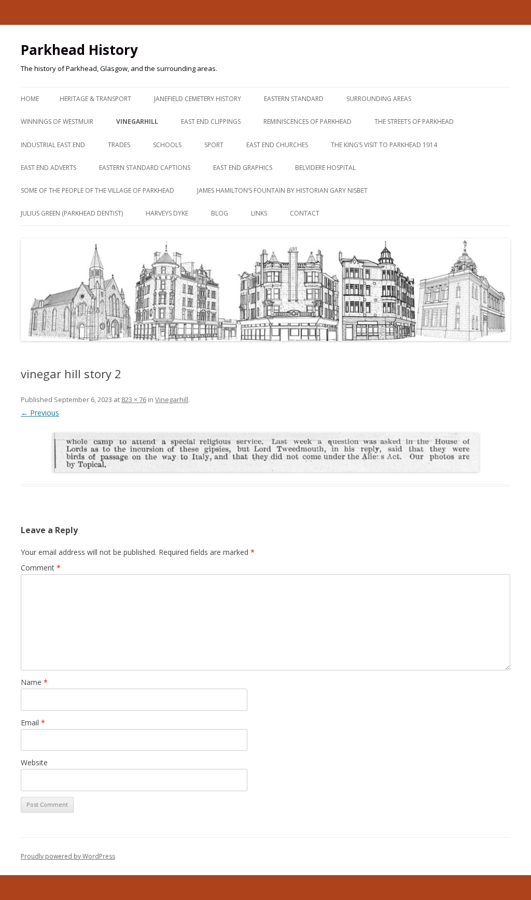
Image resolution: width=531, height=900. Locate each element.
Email (33, 722)
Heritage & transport (95, 98)
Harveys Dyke (167, 213)
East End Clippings (211, 121)
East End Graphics (242, 167)
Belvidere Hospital (325, 167)
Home (30, 98)
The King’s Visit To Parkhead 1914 (384, 144)
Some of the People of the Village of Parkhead (97, 190)
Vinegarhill (137, 121)
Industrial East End (53, 144)
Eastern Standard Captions (144, 167)
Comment (41, 568)
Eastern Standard (294, 98)
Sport (213, 144)
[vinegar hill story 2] (265, 452)
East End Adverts (48, 167)
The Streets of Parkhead (414, 121)
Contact (304, 213)
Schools (167, 144)
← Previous (40, 413)
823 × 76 (133, 399)
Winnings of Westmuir (57, 121)
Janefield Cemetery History (197, 98)
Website (34, 762)
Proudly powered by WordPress (68, 856)
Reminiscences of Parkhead (307, 121)
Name (34, 682)
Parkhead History (79, 49)
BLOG (219, 213)
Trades (119, 144)
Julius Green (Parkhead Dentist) (72, 213)
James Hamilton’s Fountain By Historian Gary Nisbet (282, 190)
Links (259, 213)
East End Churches (277, 144)
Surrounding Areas (378, 98)
